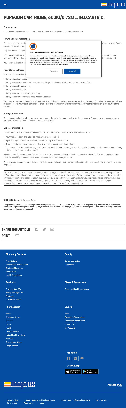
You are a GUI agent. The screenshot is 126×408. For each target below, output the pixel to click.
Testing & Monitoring (14, 268)
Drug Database (12, 346)
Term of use (12, 403)
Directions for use (13, 317)
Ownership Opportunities (75, 317)
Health (8, 328)
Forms (8, 324)
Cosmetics (69, 264)
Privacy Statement (62, 64)
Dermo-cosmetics (72, 261)
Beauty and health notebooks (77, 289)
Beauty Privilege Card (14, 293)
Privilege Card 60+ (13, 289)
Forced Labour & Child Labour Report (40, 400)
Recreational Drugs (14, 342)
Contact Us (69, 324)
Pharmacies (28, 403)
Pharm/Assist (13, 307)
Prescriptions (11, 261)
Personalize (54, 71)
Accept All (72, 71)
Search (8, 314)
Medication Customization (17, 264)
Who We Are (101, 400)
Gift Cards (10, 296)
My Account (70, 328)
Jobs (67, 314)
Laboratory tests (12, 331)
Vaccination (11, 272)
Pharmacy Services (16, 254)
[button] (36, 229)
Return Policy (12, 400)
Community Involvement (75, 321)
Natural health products (15, 335)
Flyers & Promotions (75, 283)
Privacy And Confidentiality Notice (76, 400)
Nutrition (9, 338)
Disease (9, 321)
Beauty (68, 254)
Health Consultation (14, 275)
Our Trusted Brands (13, 300)
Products (11, 283)
